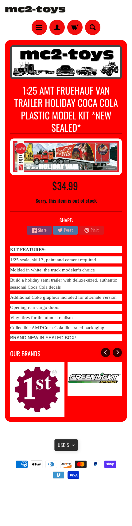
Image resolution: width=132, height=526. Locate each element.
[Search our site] (92, 27)
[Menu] (39, 27)
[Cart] (75, 27)
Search (66, 492)
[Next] (117, 352)
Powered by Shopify (66, 513)
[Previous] (105, 352)
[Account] (57, 27)
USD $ (63, 445)
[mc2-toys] (35, 10)
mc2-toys (65, 508)
